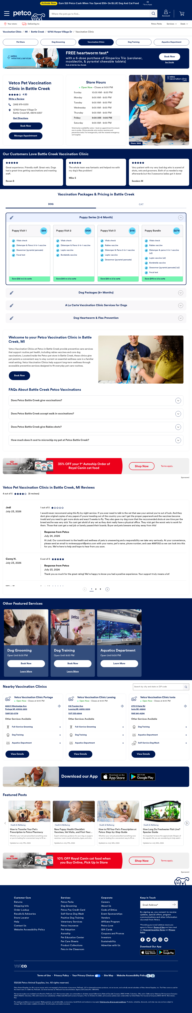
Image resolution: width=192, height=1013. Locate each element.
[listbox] (96, 544)
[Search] (153, 13)
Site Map (108, 976)
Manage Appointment (25, 136)
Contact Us (20, 926)
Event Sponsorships (111, 914)
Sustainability (108, 941)
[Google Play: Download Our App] (166, 952)
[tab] (51, 204)
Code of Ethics (109, 910)
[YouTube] (166, 939)
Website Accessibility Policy (29, 930)
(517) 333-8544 (75, 714)
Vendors (105, 918)
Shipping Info (21, 906)
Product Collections (72, 945)
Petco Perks (67, 902)
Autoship (66, 934)
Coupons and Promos (112, 934)
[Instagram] (160, 939)
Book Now (25, 126)
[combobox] (161, 687)
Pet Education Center (72, 938)
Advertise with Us (110, 945)
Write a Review (16, 99)
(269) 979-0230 (21, 104)
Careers (105, 902)
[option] (96, 544)
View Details (17, 754)
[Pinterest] (154, 939)
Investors (106, 938)
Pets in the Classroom (72, 949)
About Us (106, 906)
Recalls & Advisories (25, 914)
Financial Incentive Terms (154, 930)
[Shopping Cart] (182, 13)
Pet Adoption (68, 930)
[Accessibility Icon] (150, 975)
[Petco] (28, 13)
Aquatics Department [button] (171, 42)
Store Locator (21, 918)
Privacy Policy (61, 976)
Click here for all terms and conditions (113, 1002)
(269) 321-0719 (11, 714)
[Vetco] (20, 966)
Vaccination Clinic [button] (96, 42)
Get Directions (20, 118)
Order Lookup (21, 910)
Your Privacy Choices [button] (83, 976)
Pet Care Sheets (69, 941)
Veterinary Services (71, 922)
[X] (148, 939)
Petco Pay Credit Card (73, 910)
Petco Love (107, 926)
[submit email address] (174, 905)
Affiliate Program (110, 922)
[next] (107, 589)
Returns (18, 902)
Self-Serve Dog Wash (72, 914)
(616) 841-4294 (138, 714)
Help (16, 922)
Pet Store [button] (20, 42)
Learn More (26, 672)
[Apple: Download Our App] (148, 952)
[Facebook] (142, 939)
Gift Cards (106, 930)
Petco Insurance (69, 926)
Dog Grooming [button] (58, 42)
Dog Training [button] (133, 42)
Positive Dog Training (72, 918)
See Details (169, 62)
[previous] (85, 589)
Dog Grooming (69, 906)
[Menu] (6, 13)
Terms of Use (159, 927)
